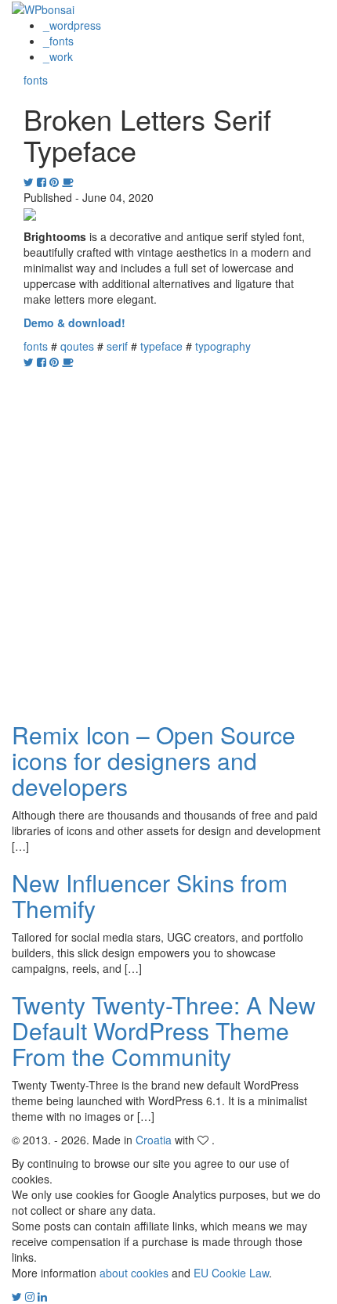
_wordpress (72, 25)
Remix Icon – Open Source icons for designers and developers (153, 760)
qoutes (77, 346)
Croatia (154, 1139)
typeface (161, 346)
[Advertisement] (168, 537)
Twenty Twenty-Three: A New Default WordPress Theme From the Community (164, 1030)
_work (58, 56)
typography (223, 346)
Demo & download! (74, 322)
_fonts (58, 41)
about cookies (134, 1273)
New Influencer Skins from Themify (150, 895)
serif (117, 346)
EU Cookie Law (231, 1273)
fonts (36, 80)
